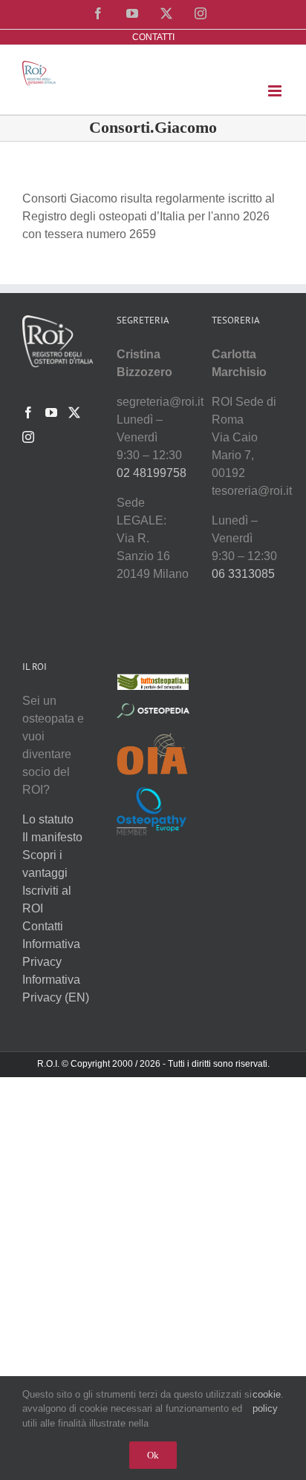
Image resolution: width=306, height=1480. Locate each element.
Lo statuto (48, 819)
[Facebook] (28, 412)
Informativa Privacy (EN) (55, 988)
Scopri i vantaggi (45, 864)
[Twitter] (74, 412)
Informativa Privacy (51, 953)
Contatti (42, 926)
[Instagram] (28, 437)
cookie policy (267, 1402)
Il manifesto (52, 837)
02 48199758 (151, 473)
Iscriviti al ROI (46, 899)
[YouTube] (51, 412)
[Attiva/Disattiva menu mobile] (276, 91)
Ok (153, 1455)
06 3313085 (243, 574)
